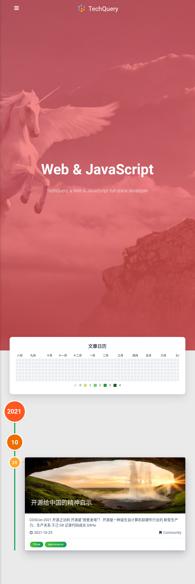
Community (172, 533)
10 (14, 442)
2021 (14, 411)
